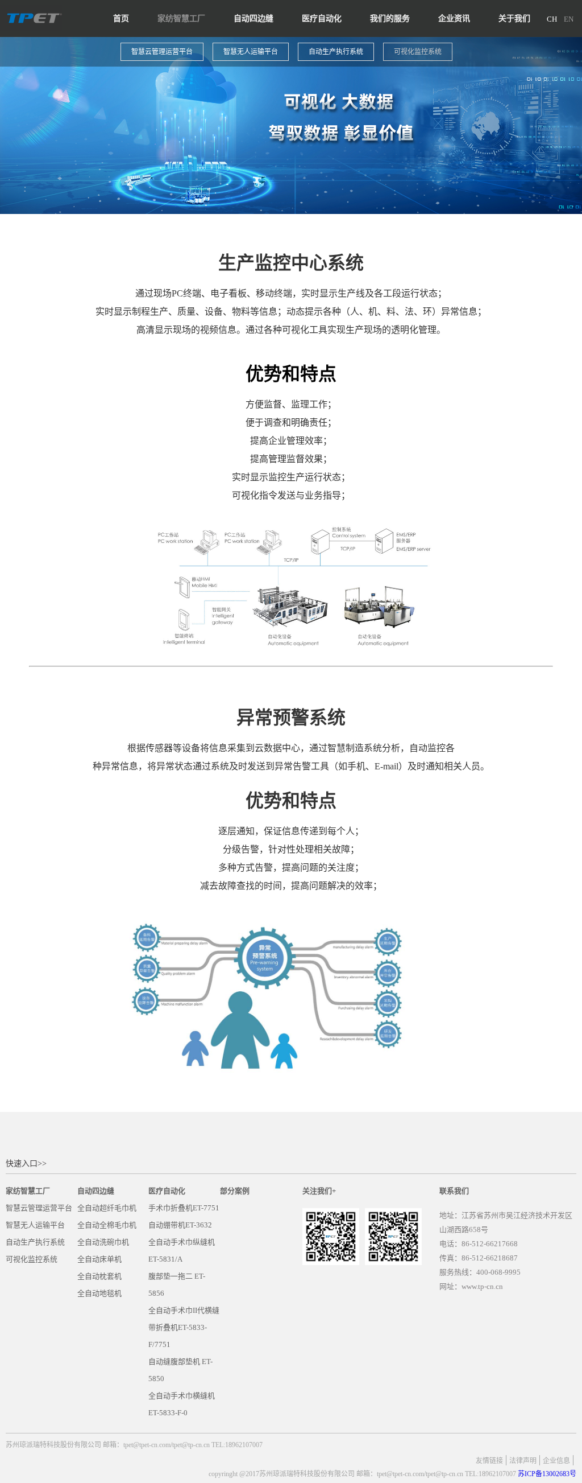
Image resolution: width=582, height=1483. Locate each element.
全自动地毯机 (99, 1293)
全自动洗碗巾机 (103, 1242)
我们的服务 (390, 18)
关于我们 (514, 18)
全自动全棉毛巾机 (106, 1225)
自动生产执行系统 (336, 52)
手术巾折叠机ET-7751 (183, 1208)
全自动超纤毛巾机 (106, 1208)
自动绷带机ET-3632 (180, 1225)
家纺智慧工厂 (181, 18)
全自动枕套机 (99, 1276)
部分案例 (235, 1191)
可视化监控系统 (418, 52)
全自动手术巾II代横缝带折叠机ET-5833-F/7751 (183, 1327)
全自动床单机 (99, 1259)
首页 (121, 18)
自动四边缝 (253, 18)
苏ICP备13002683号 (547, 1474)
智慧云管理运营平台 (162, 52)
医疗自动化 (322, 18)
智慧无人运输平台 (250, 52)
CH (552, 19)
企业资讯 (454, 18)
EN (568, 19)
